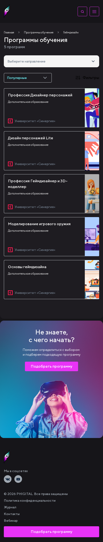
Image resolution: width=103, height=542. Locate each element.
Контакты (12, 514)
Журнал (10, 507)
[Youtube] (18, 479)
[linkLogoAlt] (7, 456)
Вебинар (11, 520)
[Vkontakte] (7, 479)
